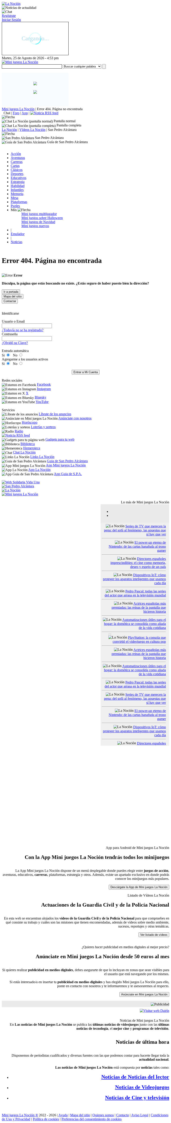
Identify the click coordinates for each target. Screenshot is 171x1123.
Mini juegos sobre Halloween (42, 218)
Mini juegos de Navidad (38, 222)
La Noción (9, 130)
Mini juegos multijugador (39, 214)
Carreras (16, 162)
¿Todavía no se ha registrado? (22, 330)
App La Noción (39, 470)
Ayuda (63, 1115)
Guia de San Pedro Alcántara (67, 461)
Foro (16, 113)
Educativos (18, 178)
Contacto (122, 1115)
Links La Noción (42, 457)
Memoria (17, 194)
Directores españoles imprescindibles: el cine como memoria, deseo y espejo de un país (138, 563)
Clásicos (16, 170)
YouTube (42, 402)
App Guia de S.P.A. (68, 474)
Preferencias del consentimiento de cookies (91, 1119)
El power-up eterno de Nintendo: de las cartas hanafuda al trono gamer (137, 546)
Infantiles (17, 190)
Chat (7, 113)
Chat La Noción (24, 452)
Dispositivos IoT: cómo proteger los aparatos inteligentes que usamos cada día (134, 579)
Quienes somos (103, 1115)
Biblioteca (27, 444)
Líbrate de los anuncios (55, 414)
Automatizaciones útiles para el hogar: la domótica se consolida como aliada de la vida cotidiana (135, 624)
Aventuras (18, 158)
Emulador (17, 234)
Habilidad (17, 186)
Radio (19, 431)
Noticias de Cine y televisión (137, 1098)
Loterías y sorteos (43, 427)
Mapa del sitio (80, 1115)
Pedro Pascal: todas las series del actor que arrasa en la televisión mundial (135, 593)
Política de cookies (46, 1119)
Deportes (17, 174)
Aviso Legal (139, 1115)
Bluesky (40, 397)
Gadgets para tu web (59, 439)
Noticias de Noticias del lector (135, 1077)
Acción (16, 154)
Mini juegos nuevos (35, 226)
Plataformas (19, 202)
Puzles (15, 206)
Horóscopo (29, 422)
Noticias (16, 242)
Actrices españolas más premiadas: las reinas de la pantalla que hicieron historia (139, 607)
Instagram (44, 389)
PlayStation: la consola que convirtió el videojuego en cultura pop (139, 639)
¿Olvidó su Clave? (15, 343)
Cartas (15, 166)
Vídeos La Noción (32, 130)
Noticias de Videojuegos (142, 1087)
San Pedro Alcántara (62, 130)
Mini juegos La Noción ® (20, 1115)
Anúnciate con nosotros (75, 418)
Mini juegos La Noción (18, 109)
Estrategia (17, 182)
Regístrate (9, 16)
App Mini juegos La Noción (66, 465)
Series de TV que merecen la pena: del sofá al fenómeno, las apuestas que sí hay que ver (135, 530)
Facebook (44, 384)
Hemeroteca (31, 448)
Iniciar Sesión (11, 20)
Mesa (14, 198)
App (25, 113)
